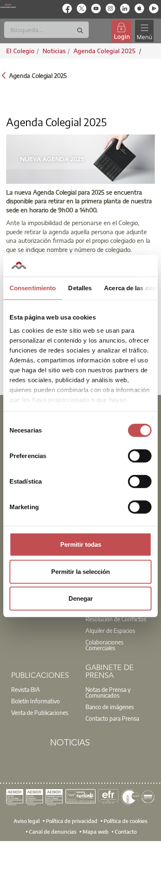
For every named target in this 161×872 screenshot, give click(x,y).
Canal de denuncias (52, 831)
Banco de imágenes (109, 706)
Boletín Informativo (35, 701)
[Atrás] (3, 75)
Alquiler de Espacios (110, 630)
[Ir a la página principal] (8, 5)
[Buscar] (80, 30)
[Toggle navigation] (144, 31)
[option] (118, 619)
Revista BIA (25, 689)
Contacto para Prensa (112, 718)
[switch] (140, 456)
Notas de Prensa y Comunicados (107, 692)
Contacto (126, 831)
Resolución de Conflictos (115, 619)
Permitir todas (80, 544)
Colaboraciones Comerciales (104, 644)
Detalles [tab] (80, 287)
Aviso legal (27, 821)
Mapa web (96, 831)
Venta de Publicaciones (39, 712)
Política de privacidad (71, 821)
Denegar (81, 598)
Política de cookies (125, 821)
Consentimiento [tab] (32, 287)
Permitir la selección (80, 571)
